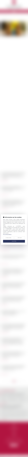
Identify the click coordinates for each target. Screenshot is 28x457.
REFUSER (20, 237)
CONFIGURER (8, 237)
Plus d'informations (7, 234)
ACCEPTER (14, 241)
